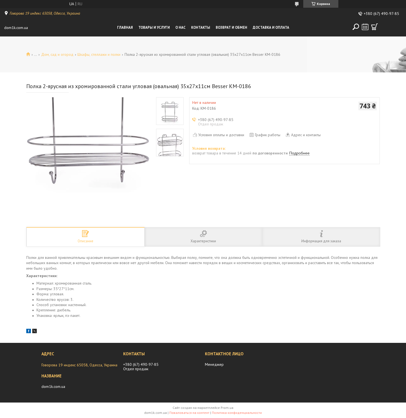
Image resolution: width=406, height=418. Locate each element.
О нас (180, 27)
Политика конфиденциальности (237, 413)
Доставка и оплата (271, 27)
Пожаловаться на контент (189, 413)
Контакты (200, 27)
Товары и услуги (154, 27)
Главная (125, 27)
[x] (34, 331)
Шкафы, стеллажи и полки (98, 54)
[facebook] (28, 331)
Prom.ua (227, 408)
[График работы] (365, 26)
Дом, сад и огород (57, 54)
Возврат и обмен (231, 27)
